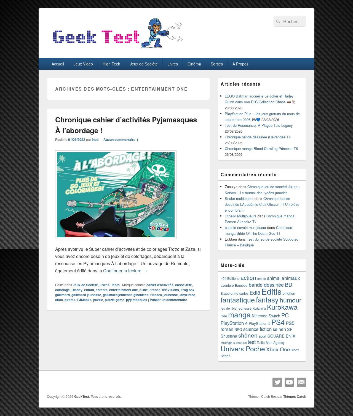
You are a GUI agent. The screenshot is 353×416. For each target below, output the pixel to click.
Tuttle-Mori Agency (271, 342)
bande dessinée (266, 284)
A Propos (240, 64)
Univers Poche (243, 348)
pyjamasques (136, 299)
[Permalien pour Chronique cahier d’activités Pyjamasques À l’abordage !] (115, 242)
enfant (89, 289)
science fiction (257, 329)
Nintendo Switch (266, 315)
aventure (227, 285)
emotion (289, 293)
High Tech (111, 64)
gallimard (62, 294)
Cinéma (194, 64)
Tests (115, 284)
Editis (271, 291)
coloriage (62, 289)
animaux (291, 277)
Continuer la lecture (125, 270)
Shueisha (229, 336)
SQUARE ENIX (281, 336)
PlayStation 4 (234, 323)
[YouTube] (289, 382)
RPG (238, 329)
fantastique (238, 299)
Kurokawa (282, 307)
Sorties (217, 64)
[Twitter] (277, 382)
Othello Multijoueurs (240, 215)
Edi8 (255, 292)
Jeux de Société (144, 64)
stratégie (226, 342)
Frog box (187, 289)
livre (224, 316)
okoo (59, 299)
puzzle (98, 299)
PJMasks (84, 299)
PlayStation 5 (259, 323)
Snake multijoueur (239, 198)
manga (239, 314)
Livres (172, 64)
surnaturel (240, 343)
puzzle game (114, 299)
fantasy (267, 299)
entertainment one (123, 289)
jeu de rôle (229, 308)
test (252, 341)
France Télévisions (164, 289)
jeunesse (171, 294)
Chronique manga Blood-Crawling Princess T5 (261, 148)
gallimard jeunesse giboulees (126, 294)
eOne (144, 289)
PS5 (290, 323)
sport (262, 336)
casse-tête (183, 284)
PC (285, 315)
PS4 (278, 322)
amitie (261, 278)
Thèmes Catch (294, 396)
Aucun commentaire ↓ (121, 139)
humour (290, 299)
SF (289, 329)
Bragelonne (229, 293)
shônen (248, 335)
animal (273, 278)
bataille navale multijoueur (245, 227)
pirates (70, 299)
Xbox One (278, 349)
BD (288, 284)
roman (227, 329)
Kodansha (259, 308)
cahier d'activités (159, 284)
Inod (95, 139)
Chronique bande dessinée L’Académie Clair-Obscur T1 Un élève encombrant (262, 204)
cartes (243, 293)
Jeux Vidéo (83, 64)
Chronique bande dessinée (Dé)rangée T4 (258, 136)
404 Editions (230, 278)
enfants (102, 289)
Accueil (58, 64)
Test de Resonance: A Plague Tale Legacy (259, 125)
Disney (76, 289)
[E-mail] (301, 382)
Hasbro (156, 294)
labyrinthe (187, 294)
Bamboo (241, 285)
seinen (279, 329)
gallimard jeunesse (86, 294)
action (248, 277)
